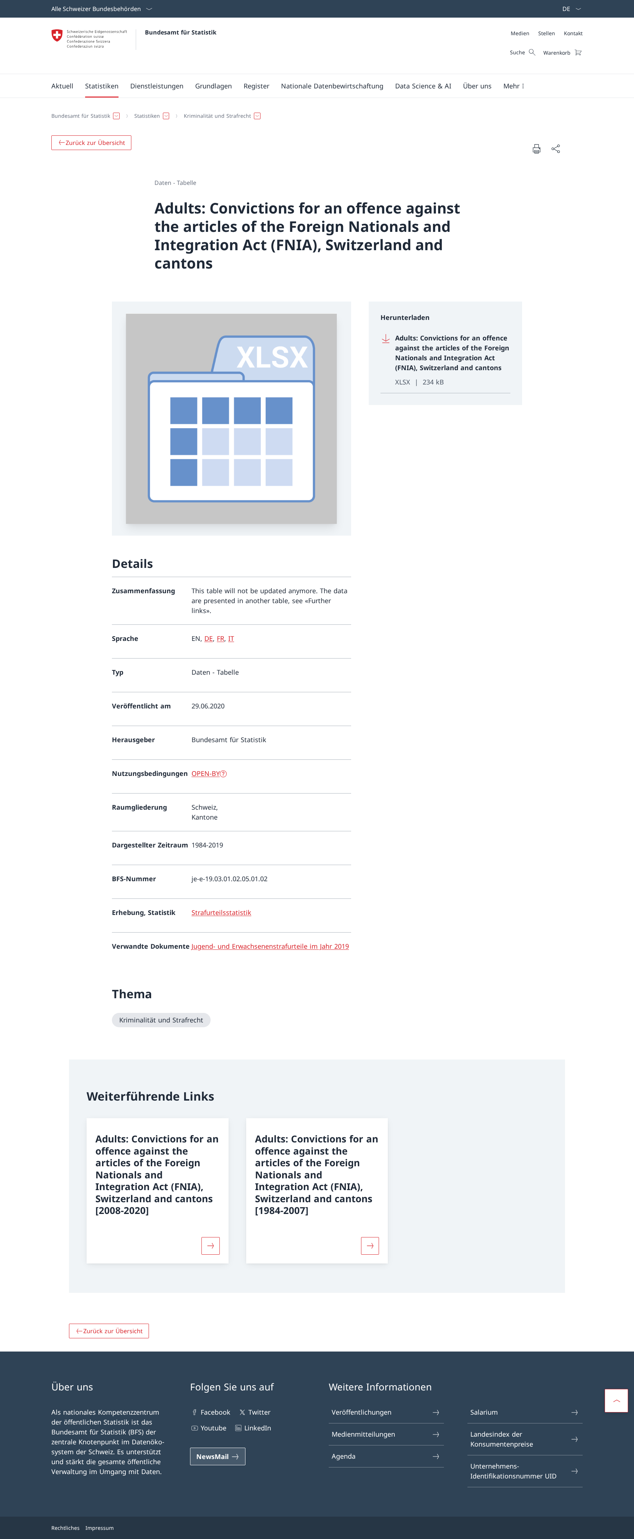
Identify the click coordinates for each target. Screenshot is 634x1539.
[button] (62, 86)
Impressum (99, 1527)
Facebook (215, 1412)
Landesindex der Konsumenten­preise (501, 1439)
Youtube (213, 1427)
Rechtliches (65, 1527)
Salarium (484, 1412)
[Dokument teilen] (555, 149)
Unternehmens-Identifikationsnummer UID (513, 1471)
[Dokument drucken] (536, 148)
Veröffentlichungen (361, 1412)
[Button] (210, 1246)
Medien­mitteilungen (363, 1434)
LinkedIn (257, 1427)
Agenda (344, 1456)
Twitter (259, 1412)
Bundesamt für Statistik (180, 32)
